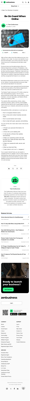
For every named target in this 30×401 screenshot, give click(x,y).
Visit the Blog (4, 335)
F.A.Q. (17, 326)
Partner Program (5, 337)
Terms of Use (19, 333)
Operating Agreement (6, 359)
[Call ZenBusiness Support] (26, 2)
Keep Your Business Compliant (10, 10)
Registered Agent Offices (7, 346)
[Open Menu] (1, 2)
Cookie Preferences (20, 342)
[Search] (23, 2)
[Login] (28, 2)
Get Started (8, 289)
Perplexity (15, 52)
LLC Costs (3, 368)
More (23, 52)
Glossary (18, 339)
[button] (25, 276)
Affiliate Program (5, 339)
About (2, 324)
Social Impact (4, 328)
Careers (3, 326)
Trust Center (19, 337)
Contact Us (18, 331)
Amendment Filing (5, 370)
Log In (11, 303)
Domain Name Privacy (6, 376)
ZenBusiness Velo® (5, 363)
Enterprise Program (5, 342)
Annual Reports (4, 361)
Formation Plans (4, 352)
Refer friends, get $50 (6, 344)
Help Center (19, 328)
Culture (2, 331)
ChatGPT (6, 52)
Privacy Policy (19, 335)
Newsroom (3, 333)
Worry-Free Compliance (6, 357)
